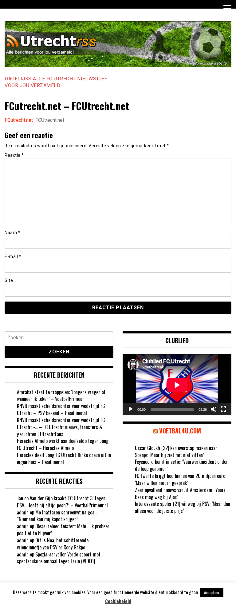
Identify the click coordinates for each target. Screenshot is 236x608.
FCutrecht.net (19, 120)
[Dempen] (213, 409)
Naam (12, 232)
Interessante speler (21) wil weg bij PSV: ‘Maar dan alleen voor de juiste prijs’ (182, 507)
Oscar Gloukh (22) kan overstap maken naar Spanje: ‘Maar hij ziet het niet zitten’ (176, 451)
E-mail (13, 256)
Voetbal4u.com (180, 430)
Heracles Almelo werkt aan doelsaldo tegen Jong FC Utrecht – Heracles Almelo (62, 444)
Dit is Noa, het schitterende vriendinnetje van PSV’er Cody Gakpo (52, 544)
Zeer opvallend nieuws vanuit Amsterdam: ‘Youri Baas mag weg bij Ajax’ (180, 493)
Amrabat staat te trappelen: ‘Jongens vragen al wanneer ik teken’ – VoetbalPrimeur (61, 395)
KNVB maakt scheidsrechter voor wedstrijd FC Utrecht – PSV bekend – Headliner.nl (61, 409)
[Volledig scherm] (223, 409)
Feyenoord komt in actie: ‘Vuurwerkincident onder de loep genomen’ (181, 465)
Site (9, 280)
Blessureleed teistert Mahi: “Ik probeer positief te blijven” (63, 529)
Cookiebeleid (118, 601)
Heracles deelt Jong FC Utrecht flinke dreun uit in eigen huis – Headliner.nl (64, 458)
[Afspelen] (131, 409)
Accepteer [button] (212, 592)
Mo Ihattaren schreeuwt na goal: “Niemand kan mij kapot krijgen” (56, 516)
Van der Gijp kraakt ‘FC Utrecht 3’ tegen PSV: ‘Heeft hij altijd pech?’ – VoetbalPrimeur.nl (62, 501)
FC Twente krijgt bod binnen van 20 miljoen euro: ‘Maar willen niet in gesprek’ (180, 479)
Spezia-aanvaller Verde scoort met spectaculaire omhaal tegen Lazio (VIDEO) (58, 558)
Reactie (14, 155)
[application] (177, 384)
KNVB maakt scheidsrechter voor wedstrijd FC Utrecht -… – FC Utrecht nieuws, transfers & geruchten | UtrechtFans (61, 427)
